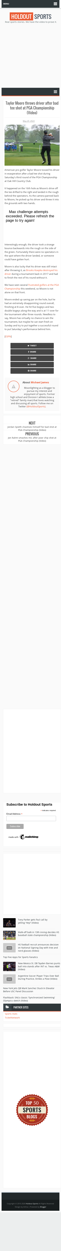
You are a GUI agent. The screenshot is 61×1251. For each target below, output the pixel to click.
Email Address (14, 813)
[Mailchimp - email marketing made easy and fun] (23, 836)
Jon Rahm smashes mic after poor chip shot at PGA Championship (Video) (32, 439)
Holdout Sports (32, 1203)
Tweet (33, 345)
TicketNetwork (12, 1017)
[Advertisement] (30, 55)
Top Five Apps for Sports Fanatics (20, 957)
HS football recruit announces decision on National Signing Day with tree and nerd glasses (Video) (38, 947)
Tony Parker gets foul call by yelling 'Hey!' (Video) (32, 921)
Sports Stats (11, 1013)
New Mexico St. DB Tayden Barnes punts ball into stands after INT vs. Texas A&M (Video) (39, 966)
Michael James (40, 382)
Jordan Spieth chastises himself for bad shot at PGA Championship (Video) (32, 428)
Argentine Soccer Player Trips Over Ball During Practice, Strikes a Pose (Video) (38, 977)
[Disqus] (32, 751)
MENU (6, 3)
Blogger (43, 1207)
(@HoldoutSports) (35, 406)
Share (33, 351)
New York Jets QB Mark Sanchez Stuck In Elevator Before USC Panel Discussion (28, 990)
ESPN (8, 336)
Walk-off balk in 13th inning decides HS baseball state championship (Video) (38, 934)
